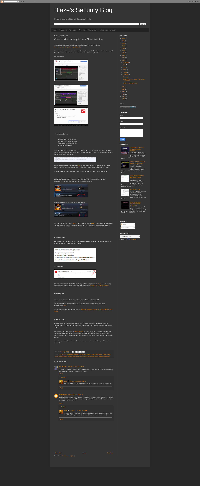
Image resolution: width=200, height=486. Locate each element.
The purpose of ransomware (88, 30)
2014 (123, 89)
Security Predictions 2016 (130, 83)
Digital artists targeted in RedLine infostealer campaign (137, 149)
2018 (123, 55)
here (78, 165)
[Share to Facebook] (82, 352)
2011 (123, 96)
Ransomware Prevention (67, 30)
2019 (123, 53)
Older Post (110, 453)
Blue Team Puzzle (135, 189)
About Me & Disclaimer (108, 30)
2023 (123, 43)
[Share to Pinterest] (84, 352)
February (126, 74)
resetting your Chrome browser (99, 285)
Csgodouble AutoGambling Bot (86, 354)
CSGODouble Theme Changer (103, 354)
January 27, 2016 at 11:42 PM (78, 410)
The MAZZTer (63, 367)
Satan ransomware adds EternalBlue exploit (137, 176)
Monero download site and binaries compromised (137, 162)
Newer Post (58, 453)
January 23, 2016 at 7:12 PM (78, 381)
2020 (123, 50)
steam (74, 356)
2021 (123, 48)
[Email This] (76, 352)
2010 (123, 99)
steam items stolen (89, 356)
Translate (133, 239)
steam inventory (80, 356)
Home (54, 30)
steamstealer (106, 356)
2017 (123, 58)
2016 (123, 60)
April (124, 69)
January (125, 77)
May (124, 67)
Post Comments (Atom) (68, 456)
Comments (125, 227)
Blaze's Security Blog (83, 10)
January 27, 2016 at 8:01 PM (75, 394)
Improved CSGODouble (61, 356)
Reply (60, 373)
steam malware (99, 356)
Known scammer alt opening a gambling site (67, 47)
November (126, 62)
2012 (123, 94)
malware (70, 356)
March (125, 72)
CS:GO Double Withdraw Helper (70, 354)
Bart (65, 381)
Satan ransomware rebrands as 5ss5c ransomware (135, 203)
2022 (123, 45)
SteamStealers (78, 331)
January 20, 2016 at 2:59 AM (76, 367)
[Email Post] (72, 351)
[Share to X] (80, 352)
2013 (123, 91)
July (124, 65)
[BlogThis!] (78, 352)
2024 (123, 41)
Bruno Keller (63, 394)
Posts (124, 224)
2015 (123, 87)
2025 (123, 38)
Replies (63, 377)
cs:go (60, 354)
